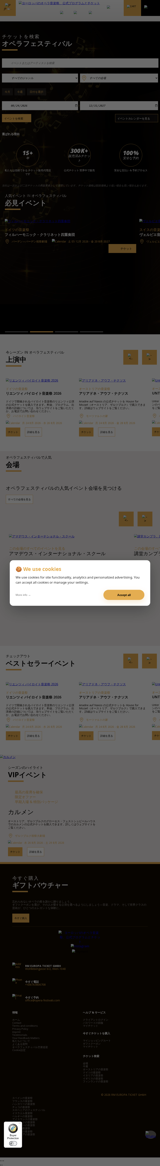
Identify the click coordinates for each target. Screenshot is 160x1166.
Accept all (124, 595)
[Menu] (19, 1124)
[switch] (13, 1143)
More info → (23, 595)
